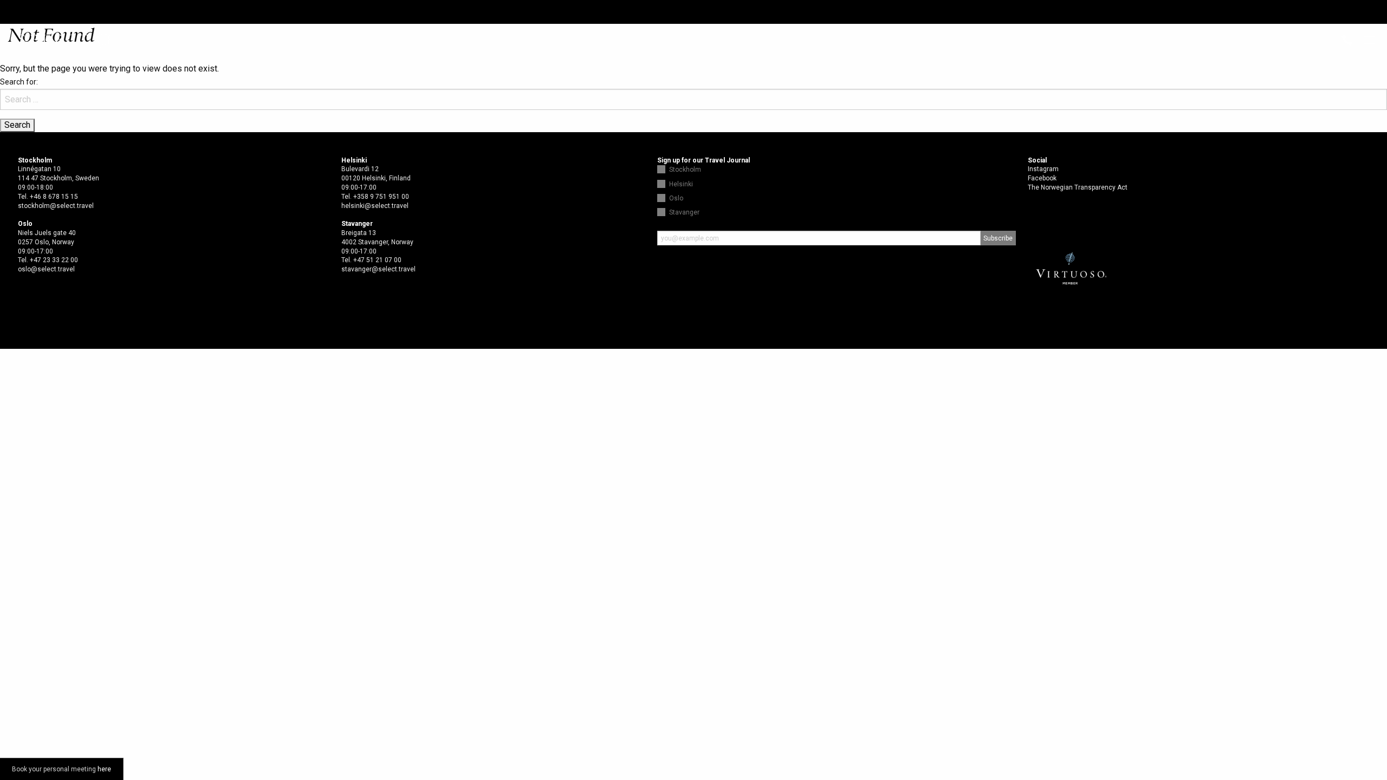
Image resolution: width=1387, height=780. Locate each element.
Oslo (676, 198)
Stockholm (685, 169)
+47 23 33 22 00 (54, 260)
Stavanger (684, 212)
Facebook (1042, 178)
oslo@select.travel (46, 269)
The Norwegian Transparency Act (1077, 187)
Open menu (1369, 41)
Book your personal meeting (61, 769)
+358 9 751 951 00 (381, 196)
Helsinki (681, 184)
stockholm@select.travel (56, 206)
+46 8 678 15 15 (54, 196)
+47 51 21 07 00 (377, 260)
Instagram (1043, 169)
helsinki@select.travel (375, 206)
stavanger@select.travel (378, 269)
